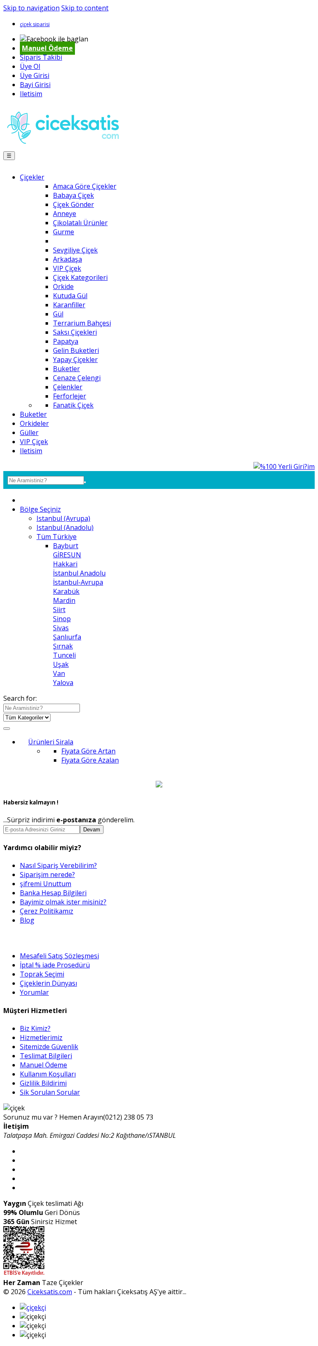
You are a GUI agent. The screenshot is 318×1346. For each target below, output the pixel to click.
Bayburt (65, 545)
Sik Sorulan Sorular (50, 1092)
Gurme (63, 231)
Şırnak (63, 646)
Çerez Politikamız (46, 911)
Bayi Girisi (35, 84)
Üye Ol (30, 66)
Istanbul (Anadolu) (65, 527)
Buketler (66, 368)
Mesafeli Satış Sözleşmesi (59, 955)
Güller (29, 432)
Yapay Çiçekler (75, 359)
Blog (27, 920)
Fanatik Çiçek (73, 405)
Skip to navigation (31, 7)
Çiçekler (32, 177)
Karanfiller (69, 304)
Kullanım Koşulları (48, 1074)
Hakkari (65, 564)
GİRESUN (67, 554)
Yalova (63, 682)
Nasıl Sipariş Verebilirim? (58, 865)
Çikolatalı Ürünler (80, 222)
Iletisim (31, 93)
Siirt (59, 609)
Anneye (64, 213)
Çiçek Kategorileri (80, 277)
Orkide (63, 286)
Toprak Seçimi (42, 974)
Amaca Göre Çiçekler (84, 186)
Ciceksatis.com (49, 1291)
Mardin (64, 600)
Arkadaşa (67, 259)
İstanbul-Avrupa (78, 582)
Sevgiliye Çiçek (75, 250)
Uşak (61, 664)
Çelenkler (67, 386)
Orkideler (34, 423)
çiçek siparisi (35, 24)
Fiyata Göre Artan (88, 751)
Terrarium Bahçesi (82, 323)
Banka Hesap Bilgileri (53, 892)
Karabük (66, 591)
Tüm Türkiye (56, 536)
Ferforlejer (69, 396)
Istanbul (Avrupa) (63, 518)
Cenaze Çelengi (77, 377)
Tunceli (64, 655)
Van (59, 673)
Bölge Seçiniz (40, 509)
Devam (91, 829)
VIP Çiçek (67, 268)
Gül (58, 313)
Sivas (61, 627)
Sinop (62, 618)
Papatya (65, 341)
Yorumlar (34, 992)
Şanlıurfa (67, 636)
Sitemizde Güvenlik (49, 1046)
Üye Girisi (34, 75)
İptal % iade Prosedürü (55, 964)
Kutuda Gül (70, 295)
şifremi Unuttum (45, 883)
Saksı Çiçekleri (75, 332)
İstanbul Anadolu (79, 573)
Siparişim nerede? (47, 874)
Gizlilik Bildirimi (43, 1083)
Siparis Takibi (41, 57)
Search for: (20, 698)
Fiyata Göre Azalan (90, 760)
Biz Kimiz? (35, 1028)
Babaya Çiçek (73, 195)
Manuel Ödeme (47, 48)
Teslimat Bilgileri (46, 1055)
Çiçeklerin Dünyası (48, 983)
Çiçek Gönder (73, 204)
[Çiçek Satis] (65, 146)
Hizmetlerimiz (41, 1037)
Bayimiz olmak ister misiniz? (63, 901)
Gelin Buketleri (76, 350)
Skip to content (84, 7)
